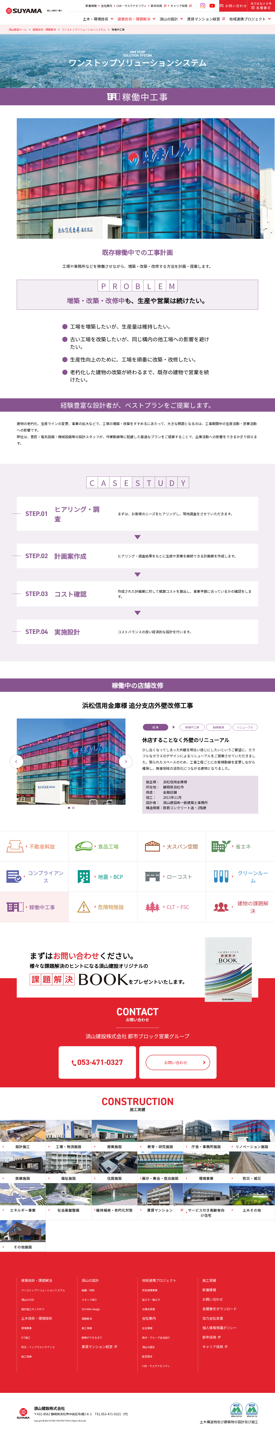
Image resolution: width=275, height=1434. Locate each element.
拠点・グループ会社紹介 (156, 1337)
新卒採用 (156, 6)
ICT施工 (25, 1337)
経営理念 (147, 1356)
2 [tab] (73, 808)
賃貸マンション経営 (203, 19)
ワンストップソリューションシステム (84, 29)
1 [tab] (69, 808)
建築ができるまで (92, 1337)
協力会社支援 (212, 1318)
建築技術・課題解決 (134, 19)
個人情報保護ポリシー (219, 1327)
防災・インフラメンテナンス (38, 1347)
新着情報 (91, 6)
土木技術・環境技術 (36, 1318)
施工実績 (26, 1356)
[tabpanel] (71, 762)
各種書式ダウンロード (219, 1308)
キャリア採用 (179, 6)
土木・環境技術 (95, 19)
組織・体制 (88, 1290)
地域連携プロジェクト (247, 19)
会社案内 (106, 6)
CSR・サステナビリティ (131, 6)
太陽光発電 (148, 1309)
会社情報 (147, 1328)
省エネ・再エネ (151, 1299)
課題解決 (87, 1318)
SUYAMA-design (91, 1309)
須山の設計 (169, 19)
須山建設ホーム (18, 29)
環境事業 (26, 1328)
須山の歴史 (148, 1347)
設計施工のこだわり (32, 1309)
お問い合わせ (212, 1299)
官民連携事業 (149, 1290)
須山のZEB (27, 1299)
